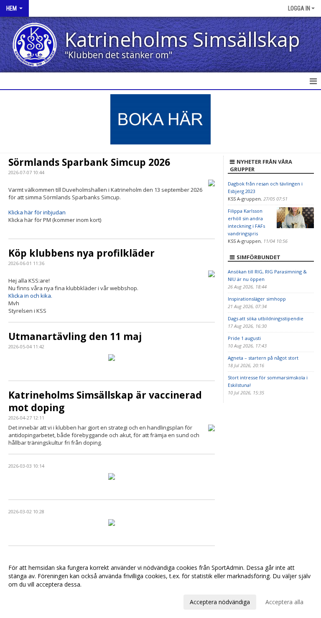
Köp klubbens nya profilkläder (81, 253)
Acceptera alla (284, 602)
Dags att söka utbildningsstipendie (265, 318)
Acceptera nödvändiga (220, 602)
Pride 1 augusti (244, 338)
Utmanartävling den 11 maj (75, 336)
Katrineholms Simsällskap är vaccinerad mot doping (105, 401)
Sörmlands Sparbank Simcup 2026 (89, 162)
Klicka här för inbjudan (37, 212)
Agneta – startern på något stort (263, 358)
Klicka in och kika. (30, 295)
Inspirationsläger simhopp (257, 299)
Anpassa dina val (31, 601)
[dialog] (160, 584)
